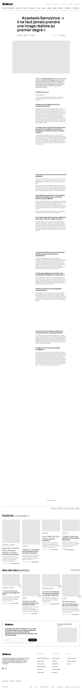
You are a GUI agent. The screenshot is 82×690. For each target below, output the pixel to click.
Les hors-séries (40, 669)
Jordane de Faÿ (34, 613)
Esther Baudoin (55, 549)
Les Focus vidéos (40, 672)
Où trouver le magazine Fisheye (43, 658)
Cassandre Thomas (15, 563)
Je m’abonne (32, 639)
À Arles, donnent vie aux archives (10, 551)
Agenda (54, 8)
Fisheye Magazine (75, 614)
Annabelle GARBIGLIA (69, 549)
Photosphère (67, 8)
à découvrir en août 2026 (70, 603)
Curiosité (49, 8)
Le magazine (54, 672)
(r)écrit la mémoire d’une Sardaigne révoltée (30, 602)
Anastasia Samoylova (47, 78)
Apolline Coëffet (35, 561)
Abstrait (26, 35)
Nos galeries (54, 661)
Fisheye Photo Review (41, 666)
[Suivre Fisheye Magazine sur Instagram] (5, 668)
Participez (60, 8)
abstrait (53, 80)
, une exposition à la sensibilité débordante (70, 538)
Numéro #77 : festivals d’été (8, 8)
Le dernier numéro (40, 661)
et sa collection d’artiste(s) (51, 538)
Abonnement (48, 4)
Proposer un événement (71, 661)
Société (24, 8)
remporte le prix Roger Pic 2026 (11, 592)
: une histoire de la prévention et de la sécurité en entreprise (31, 551)
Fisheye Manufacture (56, 669)
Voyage (43, 8)
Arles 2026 (18, 8)
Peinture (77, 508)
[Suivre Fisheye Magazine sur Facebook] (3, 668)
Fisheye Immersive (55, 658)
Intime (38, 8)
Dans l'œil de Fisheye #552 (64, 624)
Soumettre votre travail (56, 4)
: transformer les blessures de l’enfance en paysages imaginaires (51, 593)
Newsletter (64, 4)
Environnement (31, 8)
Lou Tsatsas (62, 35)
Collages (32, 35)
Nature (71, 508)
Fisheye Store (69, 4)
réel (36, 84)
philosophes (38, 180)
